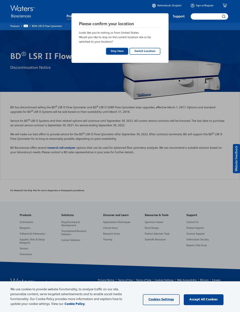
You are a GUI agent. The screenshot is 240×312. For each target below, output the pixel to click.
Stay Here (117, 51)
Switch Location (144, 51)
